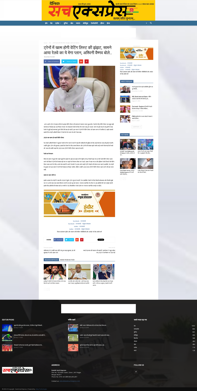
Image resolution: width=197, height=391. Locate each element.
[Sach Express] (98, 10)
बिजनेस (139, 148)
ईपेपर (102, 23)
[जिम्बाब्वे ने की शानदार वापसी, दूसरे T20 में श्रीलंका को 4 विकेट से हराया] (7, 347)
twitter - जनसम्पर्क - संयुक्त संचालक (79, 229)
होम (46, 23)
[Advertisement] (98, 32)
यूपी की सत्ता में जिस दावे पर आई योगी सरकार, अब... (92, 345)
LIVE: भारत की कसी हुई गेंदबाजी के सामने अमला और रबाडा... (95, 335)
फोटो (135, 350)
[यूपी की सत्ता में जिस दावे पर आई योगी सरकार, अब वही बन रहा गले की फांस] (73, 347)
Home (45, 43)
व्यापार (78, 23)
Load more (136, 127)
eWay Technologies (41, 389)
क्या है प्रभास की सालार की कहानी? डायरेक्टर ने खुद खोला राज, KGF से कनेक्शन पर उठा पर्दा (99, 252)
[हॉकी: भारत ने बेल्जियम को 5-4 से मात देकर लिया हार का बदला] (73, 327)
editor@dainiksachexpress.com (69, 381)
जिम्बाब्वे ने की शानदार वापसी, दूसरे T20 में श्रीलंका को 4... (28, 345)
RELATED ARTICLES (51, 260)
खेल (71, 23)
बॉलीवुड (85, 23)
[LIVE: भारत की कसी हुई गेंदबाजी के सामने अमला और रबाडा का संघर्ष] (73, 337)
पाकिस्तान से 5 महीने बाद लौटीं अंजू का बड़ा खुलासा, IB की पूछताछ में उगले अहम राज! (59, 252)
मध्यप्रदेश (136, 329)
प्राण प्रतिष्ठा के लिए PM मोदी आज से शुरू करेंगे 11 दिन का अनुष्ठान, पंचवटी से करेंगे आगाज (103, 283)
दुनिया (66, 23)
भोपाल (135, 341)
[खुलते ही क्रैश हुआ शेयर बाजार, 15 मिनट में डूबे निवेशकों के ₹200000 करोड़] (7, 327)
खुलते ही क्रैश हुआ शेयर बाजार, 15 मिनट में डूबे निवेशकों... (28, 325)
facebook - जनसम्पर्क (79, 221)
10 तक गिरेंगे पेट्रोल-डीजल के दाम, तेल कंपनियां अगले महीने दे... (30, 335)
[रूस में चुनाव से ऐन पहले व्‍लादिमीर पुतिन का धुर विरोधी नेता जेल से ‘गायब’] (125, 89)
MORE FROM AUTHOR (67, 260)
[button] (150, 23)
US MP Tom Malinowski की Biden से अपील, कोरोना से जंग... (127, 153)
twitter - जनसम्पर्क (79, 226)
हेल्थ (108, 23)
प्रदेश (57, 23)
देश (51, 23)
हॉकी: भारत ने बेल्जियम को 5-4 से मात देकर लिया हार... (93, 325)
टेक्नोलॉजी (94, 23)
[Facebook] (146, 23)
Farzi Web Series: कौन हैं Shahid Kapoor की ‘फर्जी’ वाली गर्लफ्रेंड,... (127, 172)
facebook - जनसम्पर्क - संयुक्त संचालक (79, 224)
